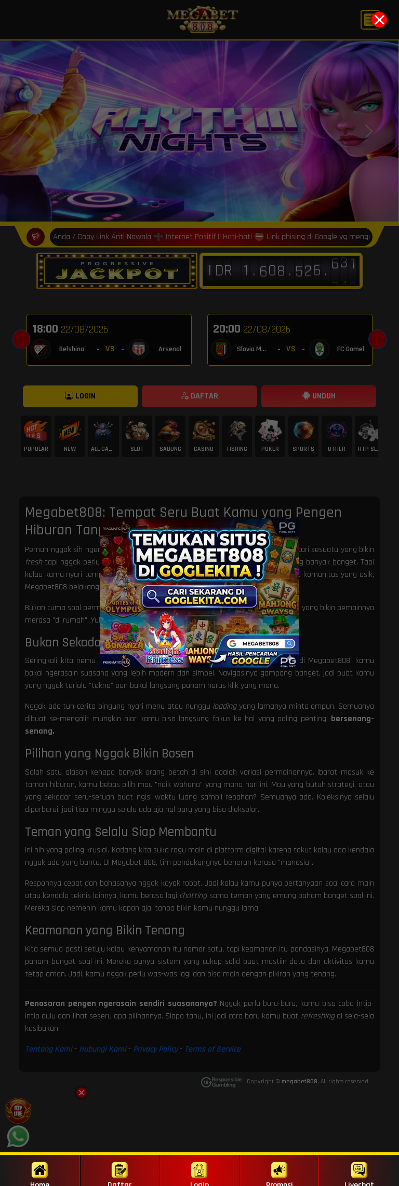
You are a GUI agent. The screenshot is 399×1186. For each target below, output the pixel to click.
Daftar (119, 1183)
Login (199, 1183)
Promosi (279, 1183)
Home (39, 1183)
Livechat (359, 1183)
